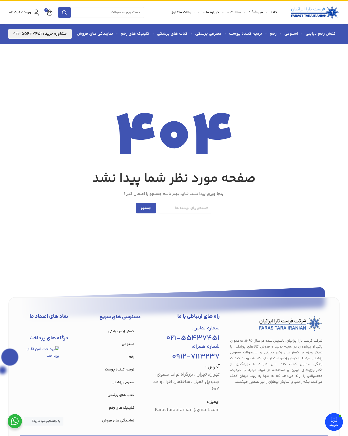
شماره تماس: (206, 328)
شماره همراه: (206, 347)
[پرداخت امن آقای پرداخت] (44, 353)
